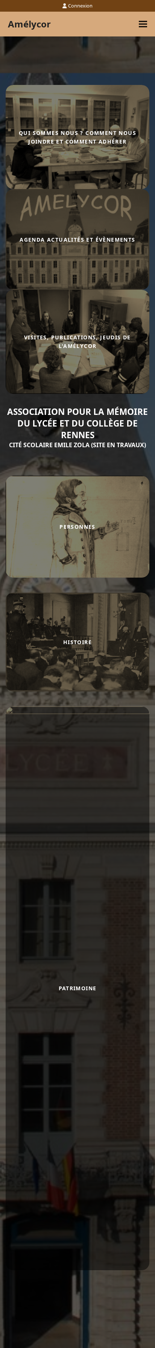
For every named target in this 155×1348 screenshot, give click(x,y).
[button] (143, 24)
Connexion (80, 5)
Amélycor (29, 24)
